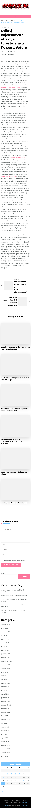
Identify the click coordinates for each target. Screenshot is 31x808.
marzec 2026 (5, 643)
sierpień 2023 (5, 752)
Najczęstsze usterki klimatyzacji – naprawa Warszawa (14, 409)
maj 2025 (4, 679)
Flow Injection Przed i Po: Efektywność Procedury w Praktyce (11, 441)
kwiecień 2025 (5, 683)
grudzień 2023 (5, 741)
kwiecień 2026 (5, 639)
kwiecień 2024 (5, 727)
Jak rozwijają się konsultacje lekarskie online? (13, 591)
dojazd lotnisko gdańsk (8, 176)
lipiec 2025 (4, 672)
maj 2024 (4, 723)
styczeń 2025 (5, 694)
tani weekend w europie (17, 158)
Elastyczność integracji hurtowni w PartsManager (15, 379)
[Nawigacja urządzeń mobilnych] (15, 16)
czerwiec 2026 (5, 632)
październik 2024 (6, 705)
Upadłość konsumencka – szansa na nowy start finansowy (15, 348)
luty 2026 (4, 646)
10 (3, 777)
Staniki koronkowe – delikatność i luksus (14, 473)
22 (24, 780)
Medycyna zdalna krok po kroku (14, 503)
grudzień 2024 (5, 698)
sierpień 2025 (5, 668)
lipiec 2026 (4, 628)
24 (3, 784)
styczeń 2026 (5, 650)
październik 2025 (6, 661)
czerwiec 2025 (5, 676)
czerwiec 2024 (5, 720)
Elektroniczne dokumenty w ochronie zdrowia (13, 611)
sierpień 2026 (5, 625)
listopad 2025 (5, 657)
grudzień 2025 (5, 654)
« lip (2, 792)
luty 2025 (4, 690)
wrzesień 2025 (5, 665)
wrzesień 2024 (5, 709)
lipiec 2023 (4, 756)
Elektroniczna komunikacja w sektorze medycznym (13, 606)
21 (19, 780)
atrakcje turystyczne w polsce (10, 87)
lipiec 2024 (4, 716)
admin (3, 52)
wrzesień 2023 (5, 749)
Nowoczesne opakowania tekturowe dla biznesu (14, 600)
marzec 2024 (5, 731)
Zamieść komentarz (7, 54)
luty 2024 (4, 734)
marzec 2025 (5, 687)
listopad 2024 (5, 701)
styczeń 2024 (5, 738)
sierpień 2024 (5, 712)
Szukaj (3, 573)
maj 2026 (4, 635)
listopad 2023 (5, 745)
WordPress (24, 805)
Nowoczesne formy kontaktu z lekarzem (14, 596)
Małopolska (5, 28)
